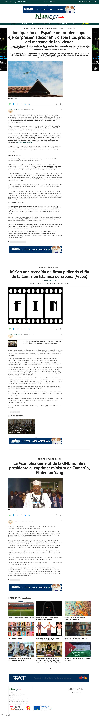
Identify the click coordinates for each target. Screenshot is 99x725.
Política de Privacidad (20, 699)
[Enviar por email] (60, 104)
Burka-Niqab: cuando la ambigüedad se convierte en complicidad (48, 618)
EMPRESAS (86, 24)
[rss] (62, 110)
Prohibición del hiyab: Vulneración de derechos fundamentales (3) (47, 639)
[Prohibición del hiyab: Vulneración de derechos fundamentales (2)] (78, 629)
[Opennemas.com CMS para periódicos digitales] (76, 690)
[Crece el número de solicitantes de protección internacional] (78, 608)
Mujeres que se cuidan (15, 638)
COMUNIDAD (35, 24)
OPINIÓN (24, 24)
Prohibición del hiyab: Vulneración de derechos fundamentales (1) (19, 659)
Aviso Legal (12, 699)
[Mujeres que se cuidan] (21, 629)
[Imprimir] (56, 104)
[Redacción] (10, 111)
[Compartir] (80, 2)
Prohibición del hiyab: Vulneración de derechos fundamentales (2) (76, 639)
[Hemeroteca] (95, 2)
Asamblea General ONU (15, 579)
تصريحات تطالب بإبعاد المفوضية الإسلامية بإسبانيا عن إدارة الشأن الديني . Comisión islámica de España (42, 342)
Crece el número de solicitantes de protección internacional (75, 618)
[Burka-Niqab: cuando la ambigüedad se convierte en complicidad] (49, 608)
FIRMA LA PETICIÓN (50, 281)
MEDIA (75, 24)
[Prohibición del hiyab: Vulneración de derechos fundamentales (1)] (21, 649)
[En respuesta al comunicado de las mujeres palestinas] (78, 649)
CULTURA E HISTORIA (63, 24)
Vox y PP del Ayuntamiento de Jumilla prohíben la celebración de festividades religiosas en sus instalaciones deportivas (48, 660)
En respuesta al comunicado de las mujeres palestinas (78, 659)
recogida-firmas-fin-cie (15, 412)
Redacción (17, 109)
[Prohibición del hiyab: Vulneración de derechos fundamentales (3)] (49, 629)
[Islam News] (49, 17)
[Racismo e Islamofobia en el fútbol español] (21, 608)
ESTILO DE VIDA (47, 24)
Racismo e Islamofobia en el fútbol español (21, 618)
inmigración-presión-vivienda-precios (18, 241)
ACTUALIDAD (13, 24)
